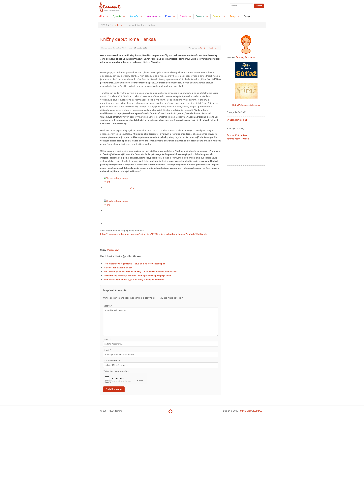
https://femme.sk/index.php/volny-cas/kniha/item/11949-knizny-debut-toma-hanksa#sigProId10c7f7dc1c (153, 234)
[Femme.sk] (113, 6)
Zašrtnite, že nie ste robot (116, 371)
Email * (107, 350)
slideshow (114, 250)
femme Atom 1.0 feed (238, 138)
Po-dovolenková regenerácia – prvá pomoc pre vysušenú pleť (134, 263)
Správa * (108, 305)
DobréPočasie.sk (240, 105)
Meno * (107, 339)
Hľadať (259, 6)
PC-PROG (243, 410)
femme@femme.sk (245, 57)
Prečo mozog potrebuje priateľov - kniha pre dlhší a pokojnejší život (137, 275)
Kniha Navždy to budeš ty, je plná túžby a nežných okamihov (134, 279)
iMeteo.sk (255, 105)
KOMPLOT (258, 410)
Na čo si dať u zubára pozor (118, 267)
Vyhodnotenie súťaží (237, 119)
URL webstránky (112, 360)
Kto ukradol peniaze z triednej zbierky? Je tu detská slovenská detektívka (140, 271)
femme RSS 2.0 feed (237, 135)
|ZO (250, 410)
